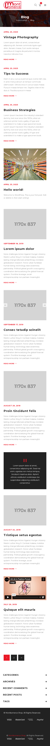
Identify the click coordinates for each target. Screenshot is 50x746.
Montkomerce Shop (14, 713)
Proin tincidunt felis (20, 411)
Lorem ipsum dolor (19, 249)
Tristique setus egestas (23, 535)
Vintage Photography (21, 37)
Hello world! (13, 189)
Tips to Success (16, 73)
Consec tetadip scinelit (22, 330)
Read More (9, 59)
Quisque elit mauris (19, 609)
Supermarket (21, 20)
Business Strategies (19, 110)
